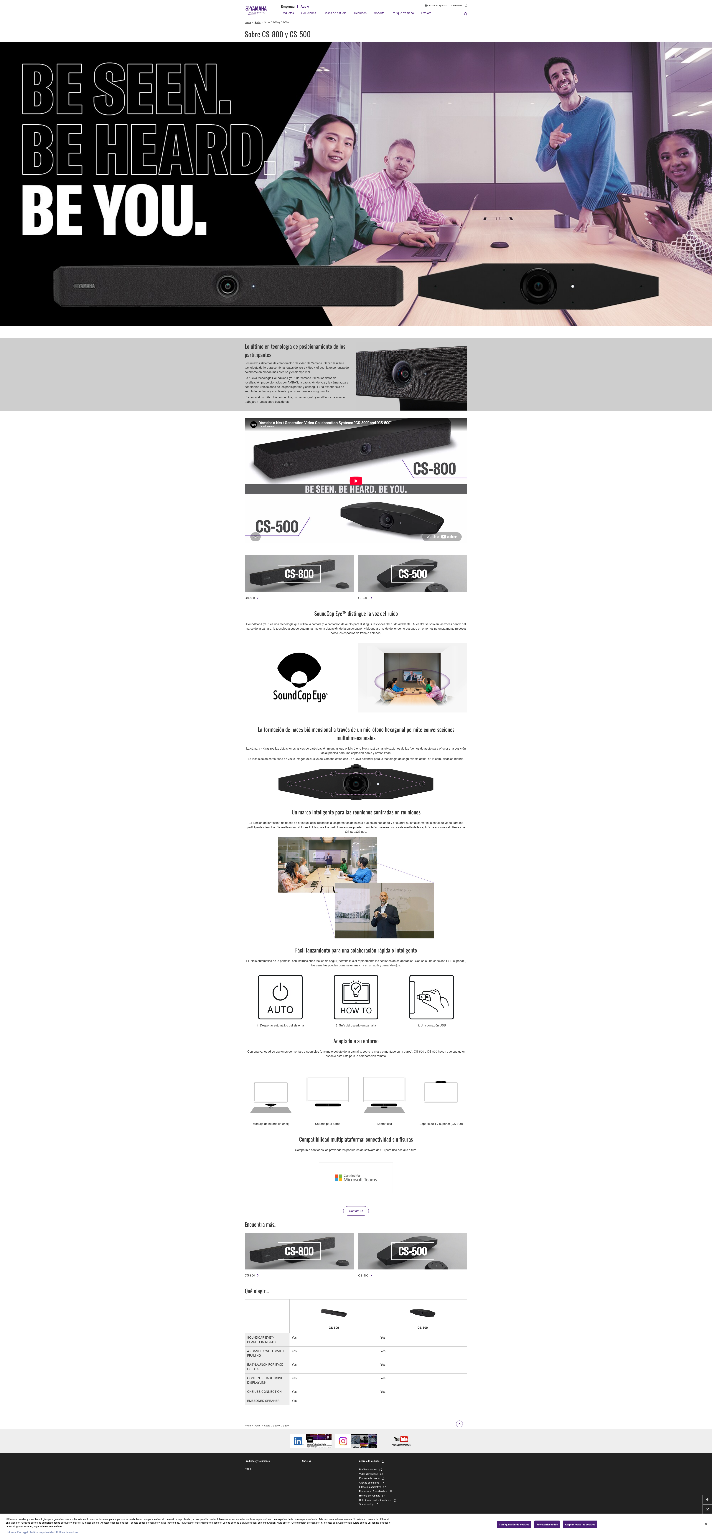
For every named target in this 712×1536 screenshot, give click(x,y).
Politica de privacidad (42, 1532)
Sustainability (366, 1504)
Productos (287, 13)
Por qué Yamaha (403, 13)
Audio (305, 6)
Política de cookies (67, 1532)
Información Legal (17, 1532)
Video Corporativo (368, 1474)
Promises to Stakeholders (373, 1491)
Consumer (457, 5)
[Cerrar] (706, 1524)
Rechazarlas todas (547, 1524)
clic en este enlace (51, 1526)
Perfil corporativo (368, 1469)
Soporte (379, 13)
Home (248, 22)
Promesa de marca (369, 1478)
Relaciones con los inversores (375, 1500)
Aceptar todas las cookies (580, 1524)
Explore (426, 13)
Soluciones (308, 13)
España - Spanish (438, 5)
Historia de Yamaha (369, 1495)
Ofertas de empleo (369, 1482)
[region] (356, 1525)
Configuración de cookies (514, 1524)
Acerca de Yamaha (369, 1461)
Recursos (360, 13)
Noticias (306, 1461)
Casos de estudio (335, 13)
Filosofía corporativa (370, 1487)
